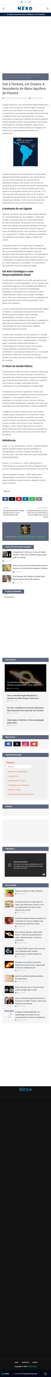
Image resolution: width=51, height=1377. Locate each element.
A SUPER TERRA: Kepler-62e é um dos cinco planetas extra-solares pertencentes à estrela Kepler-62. (30, 951)
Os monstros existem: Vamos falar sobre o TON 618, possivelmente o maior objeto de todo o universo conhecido (24, 683)
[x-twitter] (25, 2)
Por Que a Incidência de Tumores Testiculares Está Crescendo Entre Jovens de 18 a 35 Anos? (25, 709)
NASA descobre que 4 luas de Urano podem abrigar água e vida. (29, 988)
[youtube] (34, 744)
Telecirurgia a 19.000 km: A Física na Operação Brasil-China (25, 721)
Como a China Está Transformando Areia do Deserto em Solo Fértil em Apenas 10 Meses (30, 567)
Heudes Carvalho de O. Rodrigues (16, 98)
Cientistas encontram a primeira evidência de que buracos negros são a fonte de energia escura (30, 965)
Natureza (17, 76)
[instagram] (29, 2)
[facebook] (21, 2)
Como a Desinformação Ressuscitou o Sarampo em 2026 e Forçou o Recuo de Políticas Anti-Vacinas (22, 697)
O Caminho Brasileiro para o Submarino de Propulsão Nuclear (25, 14)
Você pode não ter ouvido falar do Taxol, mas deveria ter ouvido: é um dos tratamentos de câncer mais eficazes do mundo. (29, 906)
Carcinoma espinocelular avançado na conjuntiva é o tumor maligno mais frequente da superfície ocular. (30, 921)
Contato (35, 1362)
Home (16, 1362)
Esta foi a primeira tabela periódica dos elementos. (29, 977)
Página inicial (8, 76)
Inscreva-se (25, 1362)
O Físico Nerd (32, 1366)
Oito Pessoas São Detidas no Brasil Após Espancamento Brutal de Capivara (29, 577)
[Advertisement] (25, 43)
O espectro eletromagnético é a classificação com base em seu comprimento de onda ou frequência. (30, 1014)
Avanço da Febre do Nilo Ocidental (29, 891)
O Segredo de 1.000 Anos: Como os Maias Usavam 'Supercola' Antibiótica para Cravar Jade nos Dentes (30, 555)
